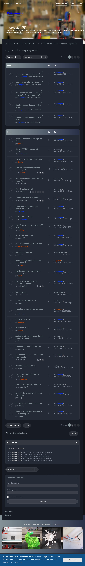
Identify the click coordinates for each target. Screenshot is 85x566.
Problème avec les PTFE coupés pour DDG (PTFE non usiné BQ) (28, 94)
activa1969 (60, 385)
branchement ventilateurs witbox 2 (29, 310)
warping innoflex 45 (23, 252)
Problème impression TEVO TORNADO (27, 375)
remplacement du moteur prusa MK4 (28, 140)
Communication (37, 77)
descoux (21, 322)
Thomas (59, 225)
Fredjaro (23, 379)
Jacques (23, 77)
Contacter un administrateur (27, 82)
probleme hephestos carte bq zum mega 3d (27, 169)
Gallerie (10, 512)
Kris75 (22, 359)
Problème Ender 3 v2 (24, 189)
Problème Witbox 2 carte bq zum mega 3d (29, 180)
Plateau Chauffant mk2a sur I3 (28, 346)
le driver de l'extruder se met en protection (28, 394)
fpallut (20, 255)
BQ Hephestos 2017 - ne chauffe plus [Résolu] (29, 356)
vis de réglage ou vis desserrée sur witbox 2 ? (28, 262)
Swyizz (20, 162)
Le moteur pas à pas (24, 217)
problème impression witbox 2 (28, 384)
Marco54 (23, 200)
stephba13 (24, 387)
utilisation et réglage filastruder (28, 244)
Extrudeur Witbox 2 (23, 319)
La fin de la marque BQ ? (25, 301)
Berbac (20, 406)
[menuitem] (19, 3)
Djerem (20, 416)
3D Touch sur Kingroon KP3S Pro (29, 159)
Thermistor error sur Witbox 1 (27, 198)
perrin (22, 265)
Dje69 (20, 276)
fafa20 (20, 303)
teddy (20, 398)
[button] (78, 57)
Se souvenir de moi (15, 497)
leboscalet (24, 295)
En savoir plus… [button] (17, 562)
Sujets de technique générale (22, 50)
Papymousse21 (23, 246)
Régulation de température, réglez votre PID (26, 207)
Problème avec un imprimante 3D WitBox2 (29, 226)
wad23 (22, 191)
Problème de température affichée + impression (26, 282)
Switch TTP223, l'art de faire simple (27, 150)
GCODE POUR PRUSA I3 (25, 235)
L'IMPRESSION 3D (36, 110)
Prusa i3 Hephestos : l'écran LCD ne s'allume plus (28, 412)
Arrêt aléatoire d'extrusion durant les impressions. (29, 337)
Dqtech (20, 330)
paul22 (20, 144)
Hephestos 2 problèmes (25, 366)
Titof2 (20, 341)
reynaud (21, 314)
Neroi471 (23, 286)
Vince (20, 368)
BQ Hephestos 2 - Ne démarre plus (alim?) (27, 272)
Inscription (21, 478)
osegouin (21, 349)
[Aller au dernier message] (64, 72)
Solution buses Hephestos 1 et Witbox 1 (28, 118)
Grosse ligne (20, 292)
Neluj (22, 230)
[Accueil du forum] (28, 16)
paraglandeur (61, 252)
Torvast (23, 183)
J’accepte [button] (72, 560)
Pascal (22, 172)
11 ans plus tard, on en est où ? (28, 74)
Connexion (11, 478)
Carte (9, 515)
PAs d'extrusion (22, 328)
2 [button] (72, 57)
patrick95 (21, 238)
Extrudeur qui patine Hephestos (28, 403)
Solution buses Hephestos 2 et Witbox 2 (28, 106)
